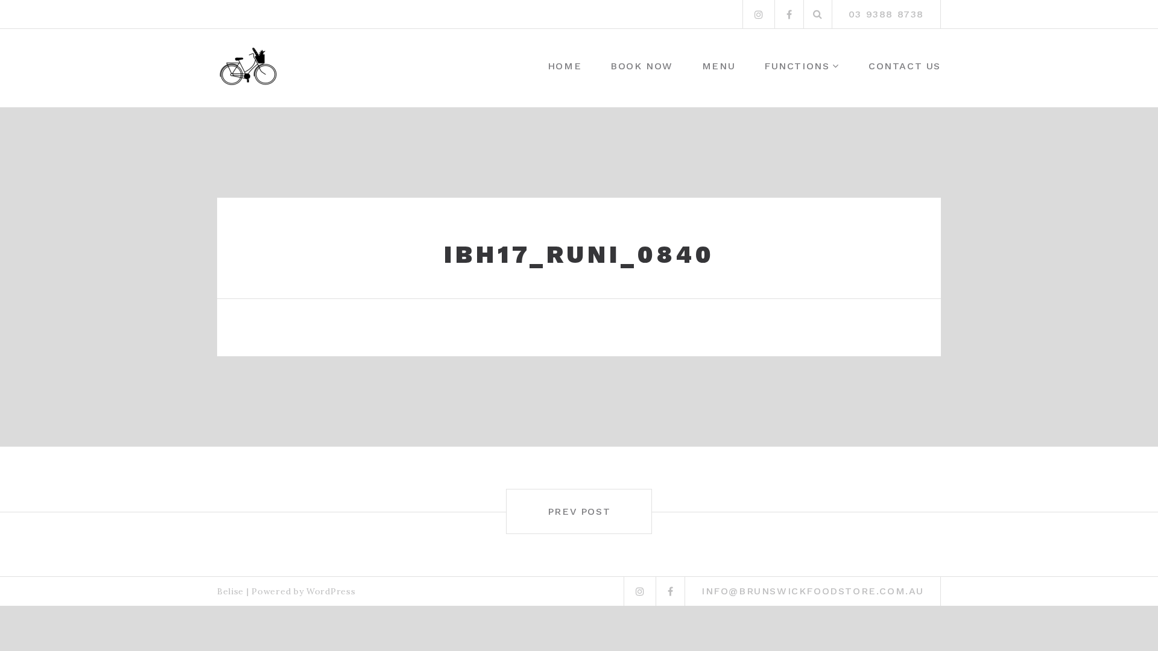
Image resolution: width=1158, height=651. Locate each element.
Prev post (579, 511)
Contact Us (904, 66)
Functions (796, 66)
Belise (230, 591)
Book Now (641, 66)
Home (564, 66)
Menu (718, 66)
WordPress (330, 591)
